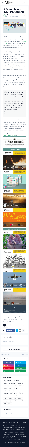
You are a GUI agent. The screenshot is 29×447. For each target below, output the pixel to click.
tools (22, 401)
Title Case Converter (20, 427)
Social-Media (12, 383)
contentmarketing (8, 390)
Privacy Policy (8, 424)
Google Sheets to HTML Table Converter (15, 442)
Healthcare (16, 380)
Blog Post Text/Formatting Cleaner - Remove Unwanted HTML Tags (14, 438)
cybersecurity (18, 390)
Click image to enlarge (9, 135)
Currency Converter (19, 432)
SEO (22, 380)
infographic (6, 396)
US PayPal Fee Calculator (19, 431)
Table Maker (6, 436)
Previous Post (5, 354)
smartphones (15, 401)
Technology (20, 383)
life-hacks (18, 396)
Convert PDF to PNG (20, 434)
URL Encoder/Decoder (8, 429)
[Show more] (23, 330)
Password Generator (9, 427)
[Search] (27, 2)
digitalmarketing (8, 393)
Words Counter (6, 425)
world (9, 403)
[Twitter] (17, 330)
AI (4, 380)
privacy (5, 398)
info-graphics (20, 324)
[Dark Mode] (23, 2)
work (5, 403)
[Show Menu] (2, 2)
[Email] (20, 330)
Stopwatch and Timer (8, 434)
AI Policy (15, 424)
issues (12, 396)
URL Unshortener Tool (14, 441)
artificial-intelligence (19, 385)
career (5, 388)
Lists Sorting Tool (7, 431)
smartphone (7, 401)
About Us (25, 422)
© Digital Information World (8, 422)
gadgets (16, 393)
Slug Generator (22, 425)
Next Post (24, 354)
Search (5, 383)
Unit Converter (9, 432)
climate (15, 388)
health (21, 393)
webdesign (5, 326)
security (20, 398)
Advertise (19, 422)
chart (10, 388)
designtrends (13, 324)
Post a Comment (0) (14, 349)
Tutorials (6, 385)
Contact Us (21, 424)
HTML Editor (14, 425)
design (8, 324)
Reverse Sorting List (21, 429)
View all (23, 337)
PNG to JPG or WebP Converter (18, 436)
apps (11, 385)
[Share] (24, 15)
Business (9, 380)
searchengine (12, 398)
